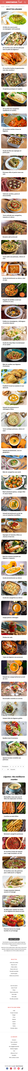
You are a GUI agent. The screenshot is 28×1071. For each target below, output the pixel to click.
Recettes (8, 6)
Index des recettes (14, 962)
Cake (14, 1010)
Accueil (2, 6)
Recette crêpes (14, 1028)
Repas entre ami (14, 969)
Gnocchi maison (14, 985)
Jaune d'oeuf (14, 988)
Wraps (14, 990)
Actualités (14, 1055)
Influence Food (14, 1053)
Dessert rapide (14, 973)
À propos (14, 1040)
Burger (14, 1015)
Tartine (14, 1026)
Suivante (12, 769)
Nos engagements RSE (14, 1046)
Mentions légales (14, 1049)
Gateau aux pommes (14, 975)
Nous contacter (14, 1042)
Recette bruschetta (14, 971)
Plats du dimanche (14, 992)
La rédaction (14, 1044)
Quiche (14, 1021)
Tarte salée (14, 994)
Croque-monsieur (14, 1013)
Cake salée (14, 996)
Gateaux (14, 1019)
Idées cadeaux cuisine (14, 1057)
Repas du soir (14, 964)
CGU (14, 1051)
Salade (14, 1024)
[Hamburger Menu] (3, 2)
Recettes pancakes (14, 999)
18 (8, 769)
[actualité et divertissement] (14, 939)
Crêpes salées (14, 967)
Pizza (14, 1017)
